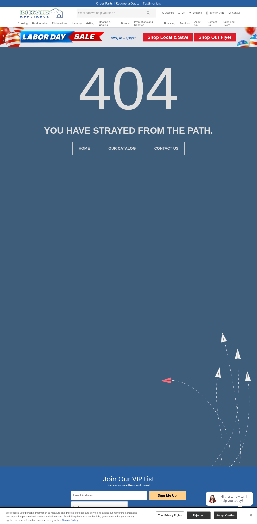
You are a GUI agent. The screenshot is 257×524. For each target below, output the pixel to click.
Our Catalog (122, 148)
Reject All (198, 515)
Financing (169, 23)
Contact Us (212, 23)
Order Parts (104, 3)
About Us (197, 23)
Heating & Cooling (105, 23)
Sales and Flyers (229, 23)
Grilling (90, 23)
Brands (125, 23)
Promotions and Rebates (143, 23)
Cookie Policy (70, 520)
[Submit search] (148, 13)
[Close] (251, 515)
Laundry (77, 23)
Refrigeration (40, 23)
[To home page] (41, 13)
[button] (162, 13)
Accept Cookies (225, 515)
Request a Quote (127, 3)
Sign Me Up (167, 495)
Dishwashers (59, 23)
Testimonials (152, 3)
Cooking (23, 23)
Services (185, 23)
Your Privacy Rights (170, 515)
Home (84, 148)
